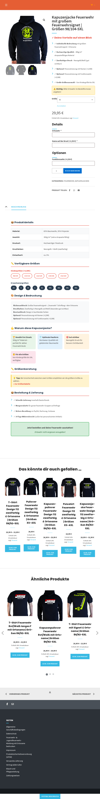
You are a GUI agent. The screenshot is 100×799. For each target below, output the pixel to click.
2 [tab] (50, 674)
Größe (54, 98)
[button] (44, 20)
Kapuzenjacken (82, 181)
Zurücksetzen (61, 106)
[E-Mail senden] (12, 704)
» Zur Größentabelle (21, 384)
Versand (75, 118)
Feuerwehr (69, 181)
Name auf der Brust (64, 141)
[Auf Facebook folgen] (7, 704)
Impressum (10, 750)
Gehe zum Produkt (13, 548)
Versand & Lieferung (14, 761)
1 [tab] (46, 674)
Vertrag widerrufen (14, 765)
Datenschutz (11, 733)
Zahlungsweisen (13, 775)
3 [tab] (53, 674)
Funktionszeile (62, 159)
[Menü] (10, 5)
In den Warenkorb (72, 171)
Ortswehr (56, 130)
